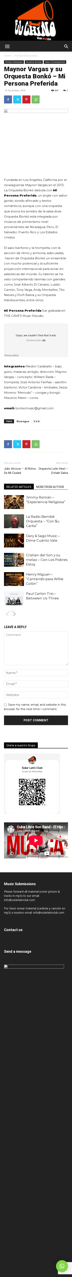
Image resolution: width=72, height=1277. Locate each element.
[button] (7, 46)
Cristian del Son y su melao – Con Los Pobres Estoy (47, 559)
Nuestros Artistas (34, 62)
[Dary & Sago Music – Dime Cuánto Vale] (14, 540)
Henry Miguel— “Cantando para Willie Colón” (44, 579)
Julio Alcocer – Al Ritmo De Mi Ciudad (20, 471)
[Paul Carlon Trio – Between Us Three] (14, 598)
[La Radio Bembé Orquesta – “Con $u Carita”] (14, 521)
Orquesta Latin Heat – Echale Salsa (53, 471)
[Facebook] (8, 99)
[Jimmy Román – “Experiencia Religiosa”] (14, 502)
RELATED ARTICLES (18, 487)
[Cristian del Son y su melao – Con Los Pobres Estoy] (14, 560)
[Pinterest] (26, 99)
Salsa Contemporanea (55, 62)
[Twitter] (17, 99)
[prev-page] (6, 613)
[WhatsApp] (36, 99)
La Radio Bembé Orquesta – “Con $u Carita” (42, 521)
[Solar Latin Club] (36, 20)
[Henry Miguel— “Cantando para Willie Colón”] (14, 579)
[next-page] (12, 613)
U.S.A (37, 421)
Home (7, 55)
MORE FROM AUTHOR (50, 487)
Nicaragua (23, 421)
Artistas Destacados (26, 55)
